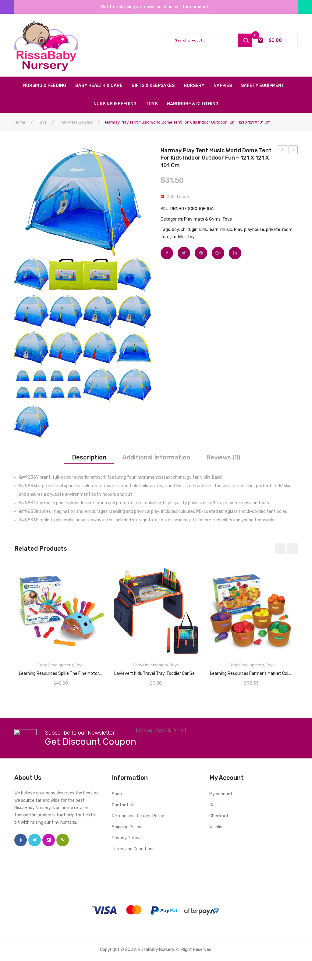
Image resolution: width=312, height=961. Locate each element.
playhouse (254, 229)
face (20, 840)
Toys (42, 122)
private (273, 229)
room (287, 229)
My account (220, 794)
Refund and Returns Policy (138, 816)
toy (191, 236)
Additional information (156, 457)
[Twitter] (184, 253)
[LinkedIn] (235, 253)
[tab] (89, 457)
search (245, 40)
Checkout (219, 816)
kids (203, 229)
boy (175, 229)
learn (213, 229)
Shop (117, 794)
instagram (48, 840)
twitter (34, 840)
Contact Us (123, 805)
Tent (165, 236)
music (226, 229)
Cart (213, 805)
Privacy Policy (126, 837)
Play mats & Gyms (75, 122)
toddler (179, 236)
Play (238, 229)
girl (194, 229)
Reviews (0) (223, 457)
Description (89, 457)
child (185, 229)
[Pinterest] (201, 253)
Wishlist (216, 827)
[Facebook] (167, 253)
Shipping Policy (126, 827)
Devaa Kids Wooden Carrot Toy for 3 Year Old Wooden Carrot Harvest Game (293, 150)
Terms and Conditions (133, 848)
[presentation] (280, 548)
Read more (60, 671)
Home (19, 122)
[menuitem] (47, 86)
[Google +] (218, 253)
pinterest (62, 840)
